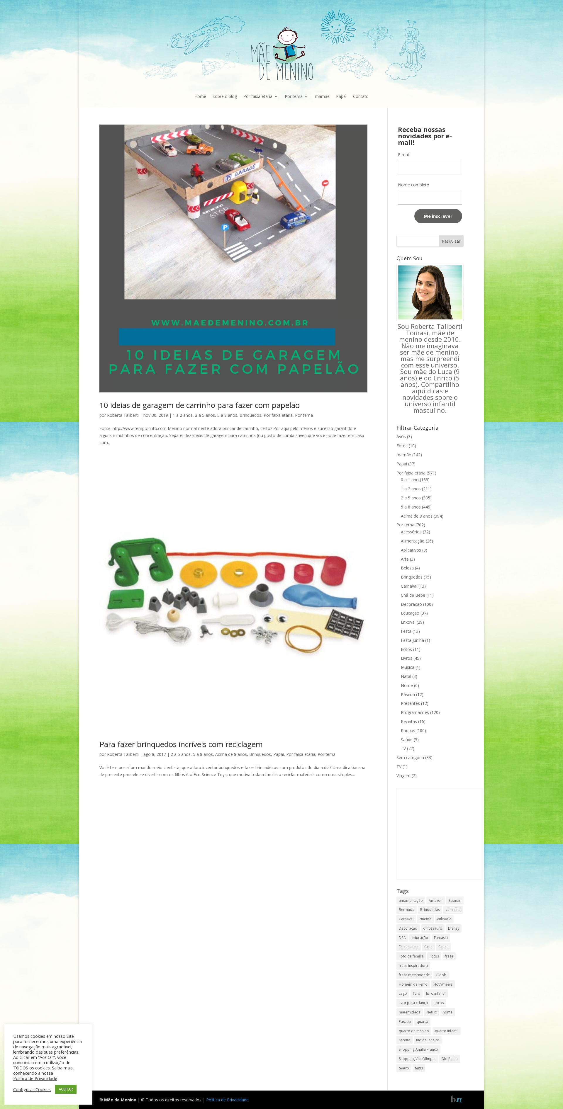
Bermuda (406, 909)
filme (428, 946)
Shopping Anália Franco (418, 1049)
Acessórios (411, 532)
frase (449, 956)
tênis (419, 1068)
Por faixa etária (257, 96)
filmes (443, 946)
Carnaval (409, 586)
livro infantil (435, 993)
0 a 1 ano (410, 479)
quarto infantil (446, 1030)
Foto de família (411, 956)
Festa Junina (412, 640)
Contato (361, 96)
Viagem (403, 775)
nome (447, 1012)
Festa (406, 631)
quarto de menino (414, 1030)
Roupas (408, 730)
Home (200, 96)
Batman (454, 900)
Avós (401, 436)
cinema (425, 918)
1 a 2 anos (183, 415)
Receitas (409, 721)
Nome (407, 685)
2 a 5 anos (205, 415)
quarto (422, 1021)
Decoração (411, 604)
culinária (444, 918)
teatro (404, 1068)
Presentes (410, 703)
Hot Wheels (442, 984)
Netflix (431, 1012)
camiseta (453, 909)
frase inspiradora (413, 965)
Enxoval (408, 622)
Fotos (402, 445)
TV (403, 748)
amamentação (411, 900)
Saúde (407, 739)
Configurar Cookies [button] (32, 1089)
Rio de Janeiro (427, 1039)
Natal (406, 676)
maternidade (409, 1012)
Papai (341, 96)
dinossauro (432, 928)
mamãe (322, 96)
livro (416, 993)
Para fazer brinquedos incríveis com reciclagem (181, 744)
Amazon (435, 900)
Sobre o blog (225, 96)
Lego (403, 993)
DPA (402, 937)
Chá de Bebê (413, 595)
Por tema (294, 96)
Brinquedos (250, 415)
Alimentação (413, 541)
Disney (453, 928)
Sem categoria (410, 757)
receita (404, 1039)
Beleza (407, 568)
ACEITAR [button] (66, 1089)
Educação (410, 613)
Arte (405, 559)
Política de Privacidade (227, 1100)
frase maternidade (414, 974)
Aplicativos (411, 550)
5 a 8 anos (227, 415)
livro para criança (413, 1002)
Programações (415, 712)
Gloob (441, 974)
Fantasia (441, 937)
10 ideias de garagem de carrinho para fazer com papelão (199, 405)
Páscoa (408, 694)
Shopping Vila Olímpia (417, 1058)
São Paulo (449, 1058)
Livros (406, 658)
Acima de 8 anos (231, 754)
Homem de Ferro (413, 984)
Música (407, 667)
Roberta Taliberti (123, 415)
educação (420, 937)
